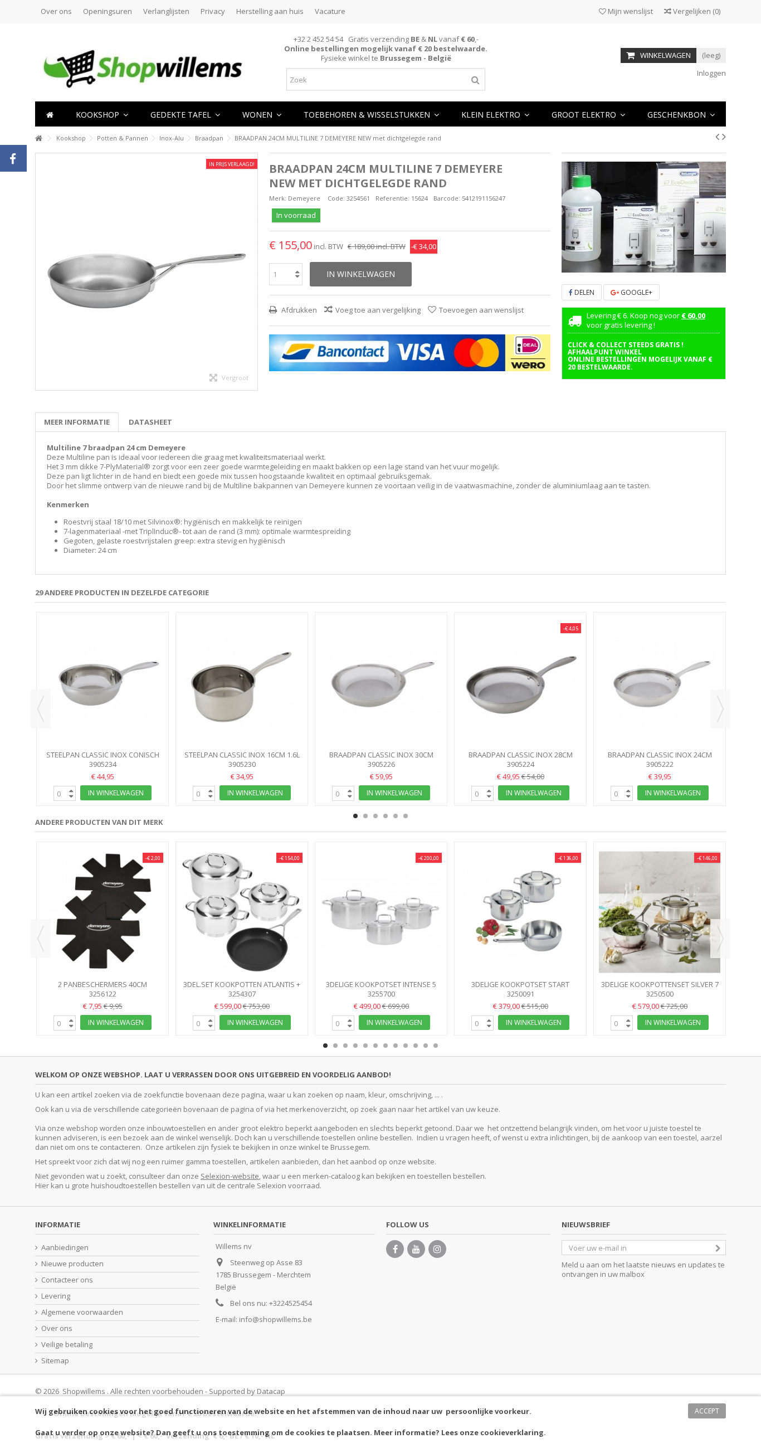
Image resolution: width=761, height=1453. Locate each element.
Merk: (277, 198)
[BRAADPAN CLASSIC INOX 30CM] (381, 682)
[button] (261, 114)
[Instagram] (437, 1249)
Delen (583, 292)
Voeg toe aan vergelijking (378, 310)
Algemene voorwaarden (82, 1312)
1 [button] (638, 263)
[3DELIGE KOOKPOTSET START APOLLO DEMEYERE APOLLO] (520, 912)
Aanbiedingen (65, 1247)
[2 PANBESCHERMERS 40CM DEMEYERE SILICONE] (102, 912)
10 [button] (415, 1045)
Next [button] (720, 708)
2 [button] (648, 263)
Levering (55, 1296)
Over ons (56, 11)
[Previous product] (717, 136)
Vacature (330, 11)
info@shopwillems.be (275, 1319)
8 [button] (395, 1045)
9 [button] (405, 1045)
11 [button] (425, 1045)
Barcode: (446, 198)
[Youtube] (416, 1249)
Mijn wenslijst (629, 11)
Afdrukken (298, 310)
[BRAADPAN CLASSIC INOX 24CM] (659, 682)
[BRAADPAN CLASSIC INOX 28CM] (520, 682)
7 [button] (385, 1045)
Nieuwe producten (72, 1264)
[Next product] (724, 136)
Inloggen (710, 73)
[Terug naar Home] (38, 138)
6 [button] (405, 816)
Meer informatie (77, 422)
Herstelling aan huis (270, 11)
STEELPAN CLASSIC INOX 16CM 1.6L (242, 755)
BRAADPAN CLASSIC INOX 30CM (381, 755)
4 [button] (385, 816)
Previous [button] (41, 708)
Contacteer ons (67, 1280)
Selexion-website (230, 1176)
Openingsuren (107, 11)
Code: (336, 198)
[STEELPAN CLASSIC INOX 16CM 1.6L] (242, 682)
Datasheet (150, 422)
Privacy (213, 11)
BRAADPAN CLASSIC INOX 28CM (521, 755)
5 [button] (395, 816)
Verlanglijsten (166, 11)
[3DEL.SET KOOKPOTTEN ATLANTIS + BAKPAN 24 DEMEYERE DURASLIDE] (242, 912)
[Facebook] (395, 1249)
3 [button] (375, 816)
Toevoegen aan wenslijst (481, 310)
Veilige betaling (66, 1344)
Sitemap (55, 1360)
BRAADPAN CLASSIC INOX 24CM (660, 755)
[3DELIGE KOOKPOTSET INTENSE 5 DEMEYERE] (381, 912)
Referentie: (392, 198)
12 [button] (435, 1045)
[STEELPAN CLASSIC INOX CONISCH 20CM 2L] (102, 682)
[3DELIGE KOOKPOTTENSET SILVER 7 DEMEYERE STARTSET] (659, 912)
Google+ (635, 292)
